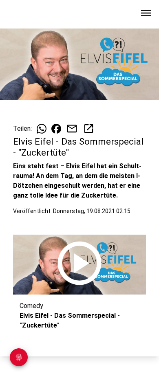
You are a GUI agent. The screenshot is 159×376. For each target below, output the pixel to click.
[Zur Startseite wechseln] (26, 14)
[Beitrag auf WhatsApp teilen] (41, 129)
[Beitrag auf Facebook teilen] (56, 129)
